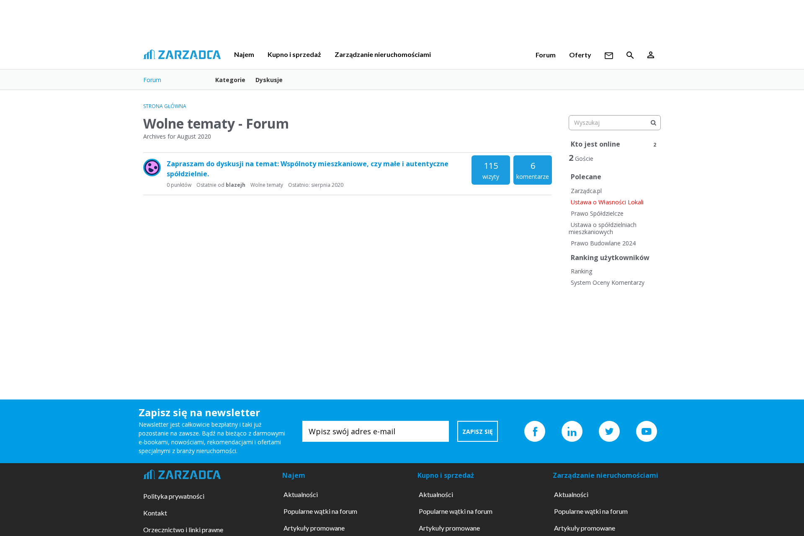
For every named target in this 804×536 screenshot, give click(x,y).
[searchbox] (615, 122)
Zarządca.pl (586, 191)
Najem (244, 54)
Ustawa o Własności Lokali (607, 202)
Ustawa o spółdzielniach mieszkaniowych (602, 228)
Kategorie (230, 80)
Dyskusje (269, 80)
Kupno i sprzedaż (294, 54)
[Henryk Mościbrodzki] (152, 167)
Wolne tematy (266, 184)
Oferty (580, 55)
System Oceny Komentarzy (607, 282)
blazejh (235, 184)
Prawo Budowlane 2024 (603, 243)
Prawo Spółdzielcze (597, 213)
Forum (546, 55)
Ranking (581, 271)
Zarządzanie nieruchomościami (383, 54)
